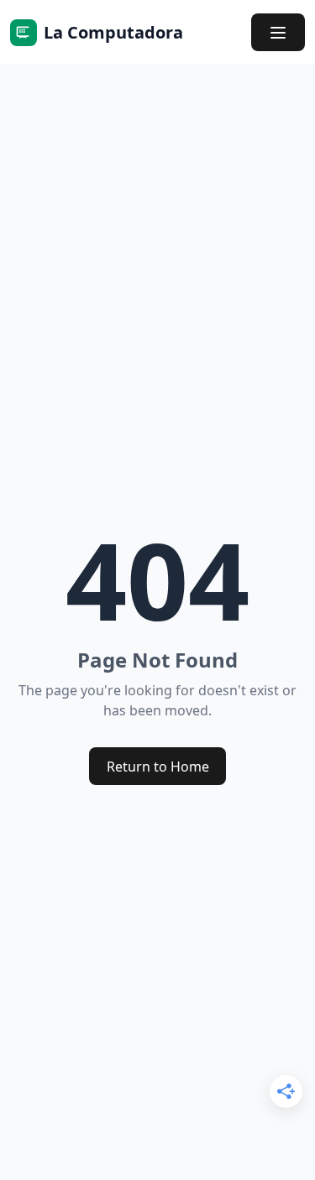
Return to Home (158, 766)
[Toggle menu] (278, 32)
